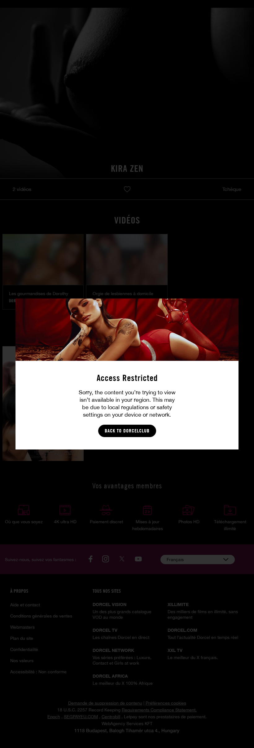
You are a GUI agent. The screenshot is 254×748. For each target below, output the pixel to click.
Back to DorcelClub (127, 431)
